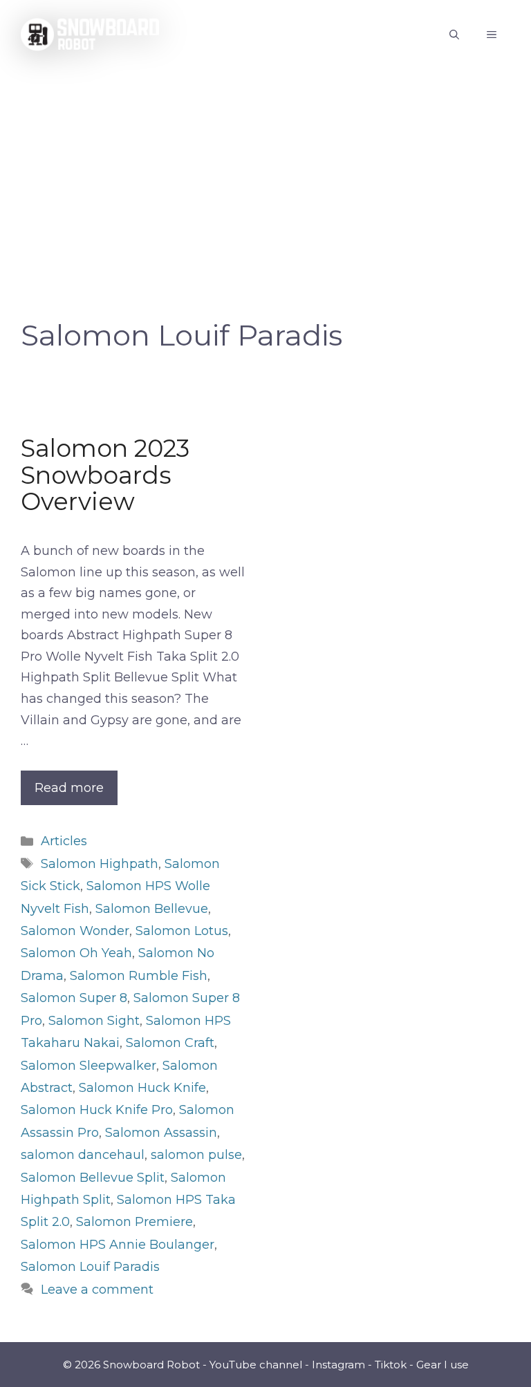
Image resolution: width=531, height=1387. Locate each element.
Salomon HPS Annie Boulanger (117, 1244)
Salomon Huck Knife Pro (97, 1109)
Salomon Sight (94, 1020)
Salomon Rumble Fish (138, 975)
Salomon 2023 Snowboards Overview (105, 474)
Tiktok (391, 1364)
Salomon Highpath (99, 863)
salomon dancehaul (83, 1154)
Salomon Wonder (75, 930)
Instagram (338, 1364)
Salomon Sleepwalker (88, 1065)
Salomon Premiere (134, 1221)
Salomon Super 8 (74, 998)
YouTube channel (255, 1364)
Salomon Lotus (182, 930)
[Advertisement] (265, 173)
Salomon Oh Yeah (76, 953)
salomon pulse (196, 1154)
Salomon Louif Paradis (90, 1266)
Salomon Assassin (161, 1132)
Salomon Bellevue (151, 908)
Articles (64, 841)
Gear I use (442, 1364)
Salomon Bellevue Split (93, 1177)
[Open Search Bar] (454, 34)
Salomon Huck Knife (142, 1087)
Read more (69, 787)
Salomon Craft (170, 1042)
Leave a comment (97, 1289)
